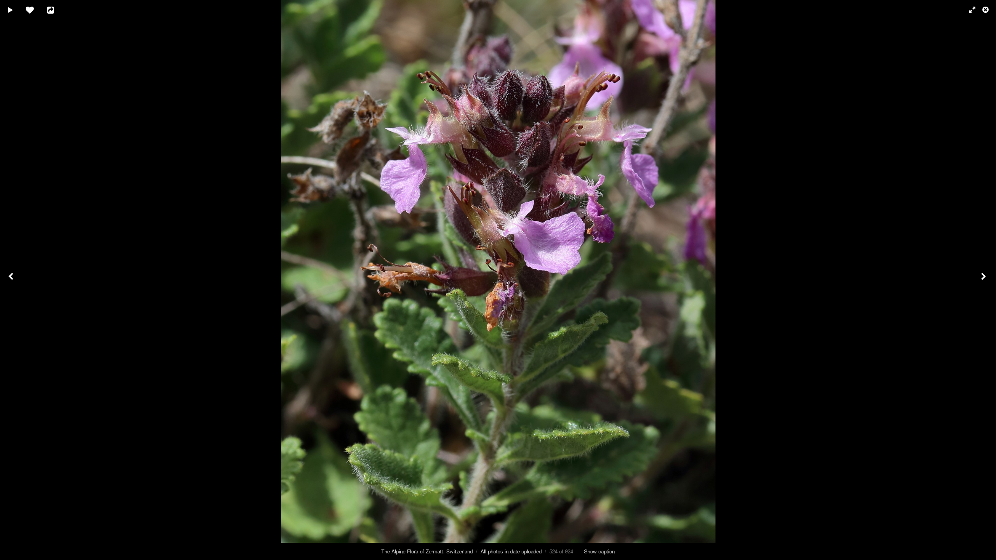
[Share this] (56, 9)
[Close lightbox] (986, 9)
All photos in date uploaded (511, 551)
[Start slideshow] (10, 9)
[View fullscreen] (969, 9)
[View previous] (11, 280)
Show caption (599, 551)
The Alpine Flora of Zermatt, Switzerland (427, 551)
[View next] (984, 280)
